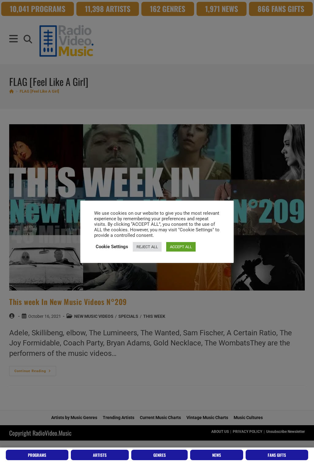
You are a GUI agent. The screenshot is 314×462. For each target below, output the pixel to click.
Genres (159, 455)
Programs (37, 455)
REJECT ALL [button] (147, 246)
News (216, 455)
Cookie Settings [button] (112, 246)
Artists (100, 455)
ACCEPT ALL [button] (181, 246)
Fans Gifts (277, 455)
